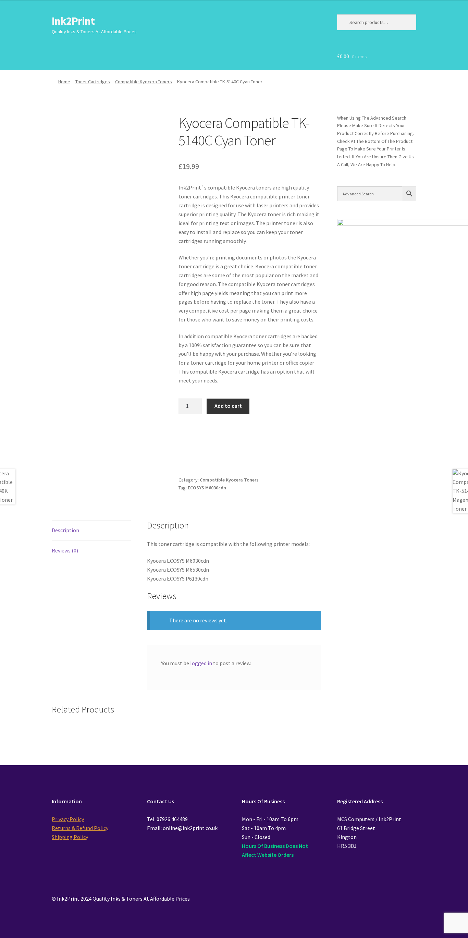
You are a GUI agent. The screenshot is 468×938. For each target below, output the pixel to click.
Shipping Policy (70, 836)
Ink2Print (73, 21)
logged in (201, 663)
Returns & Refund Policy (80, 828)
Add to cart (228, 405)
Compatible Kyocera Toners (143, 81)
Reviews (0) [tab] (65, 550)
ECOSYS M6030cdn (207, 488)
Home (64, 81)
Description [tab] (65, 530)
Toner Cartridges (92, 81)
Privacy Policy (68, 819)
